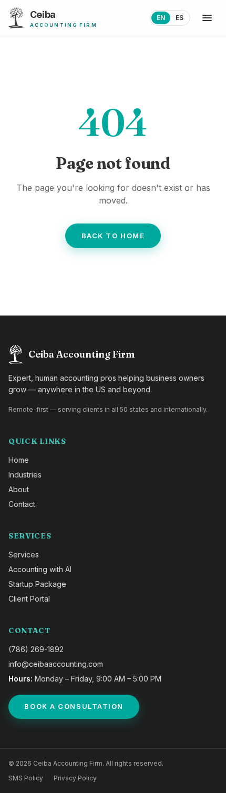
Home (18, 459)
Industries (25, 474)
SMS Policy (25, 778)
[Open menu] (207, 17)
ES (179, 18)
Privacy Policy (75, 778)
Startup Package (37, 584)
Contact (21, 504)
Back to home (113, 235)
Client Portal (29, 598)
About (18, 489)
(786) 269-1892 (36, 649)
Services (23, 554)
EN (161, 18)
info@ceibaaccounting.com (55, 663)
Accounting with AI (39, 569)
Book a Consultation (74, 706)
